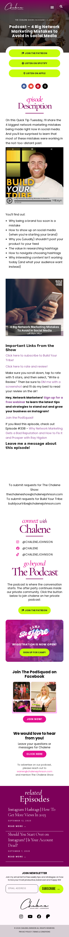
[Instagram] (21, 916)
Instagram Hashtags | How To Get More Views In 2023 (31, 812)
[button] (52, 7)
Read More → (17, 826)
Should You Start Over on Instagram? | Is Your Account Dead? (30, 840)
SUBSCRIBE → (51, 889)
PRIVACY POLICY (25, 932)
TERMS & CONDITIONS (41, 932)
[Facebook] (39, 916)
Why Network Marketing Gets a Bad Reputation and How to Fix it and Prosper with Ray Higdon (34, 433)
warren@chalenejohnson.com (34, 771)
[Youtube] (30, 916)
